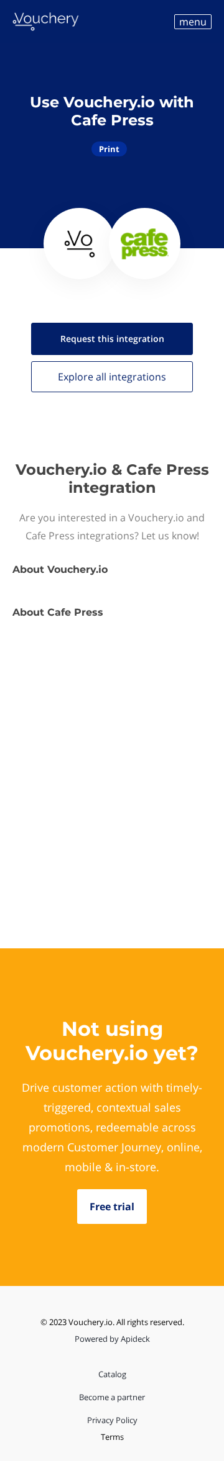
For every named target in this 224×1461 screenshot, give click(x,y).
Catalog (112, 1374)
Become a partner (112, 1397)
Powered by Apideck (112, 1338)
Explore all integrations (112, 377)
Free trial (112, 1206)
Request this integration (112, 338)
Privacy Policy (112, 1420)
